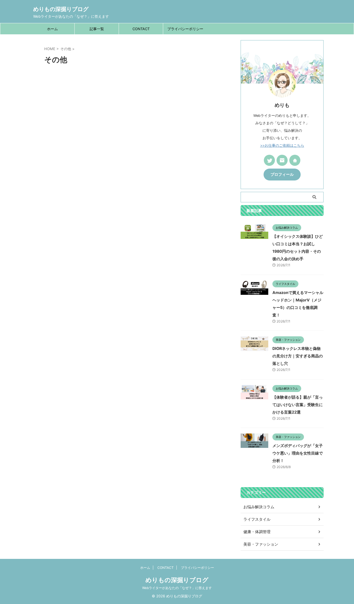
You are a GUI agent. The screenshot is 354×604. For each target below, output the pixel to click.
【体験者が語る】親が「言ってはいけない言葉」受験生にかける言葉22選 (297, 404)
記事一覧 (97, 29)
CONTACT (141, 29)
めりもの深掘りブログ (60, 9)
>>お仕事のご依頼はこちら (282, 145)
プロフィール (282, 174)
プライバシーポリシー (185, 29)
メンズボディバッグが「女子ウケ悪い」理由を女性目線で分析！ (297, 453)
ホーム (52, 29)
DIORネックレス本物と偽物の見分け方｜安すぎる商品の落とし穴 (297, 356)
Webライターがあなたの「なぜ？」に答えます (177, 588)
